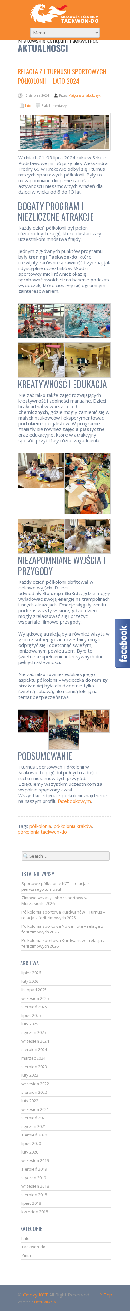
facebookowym (74, 801)
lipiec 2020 (31, 1143)
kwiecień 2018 (34, 1212)
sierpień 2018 (34, 1194)
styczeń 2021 (33, 1126)
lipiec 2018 (31, 1203)
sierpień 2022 (34, 1092)
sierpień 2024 (34, 1049)
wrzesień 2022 (35, 1083)
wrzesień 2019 (35, 1160)
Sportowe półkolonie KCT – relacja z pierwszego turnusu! (55, 886)
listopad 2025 (34, 990)
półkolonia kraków (73, 826)
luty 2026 (29, 981)
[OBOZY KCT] (65, 13)
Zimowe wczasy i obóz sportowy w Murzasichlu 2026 (54, 900)
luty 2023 (29, 1075)
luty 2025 (29, 1024)
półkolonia (40, 826)
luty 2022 (29, 1101)
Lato (28, 105)
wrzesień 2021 (35, 1109)
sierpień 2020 (34, 1135)
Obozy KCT (35, 1294)
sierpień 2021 (34, 1118)
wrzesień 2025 (35, 998)
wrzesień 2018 (35, 1186)
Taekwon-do (33, 1247)
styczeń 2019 (33, 1177)
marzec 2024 (33, 1058)
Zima (26, 1255)
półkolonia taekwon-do (42, 831)
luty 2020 (29, 1152)
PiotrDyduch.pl (45, 1302)
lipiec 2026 (31, 973)
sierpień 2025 (34, 1007)
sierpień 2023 (34, 1066)
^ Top (105, 1294)
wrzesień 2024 (35, 1041)
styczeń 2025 (33, 1032)
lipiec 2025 (31, 1015)
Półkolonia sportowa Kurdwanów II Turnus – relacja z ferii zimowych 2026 (63, 914)
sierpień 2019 (34, 1169)
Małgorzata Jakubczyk (84, 95)
